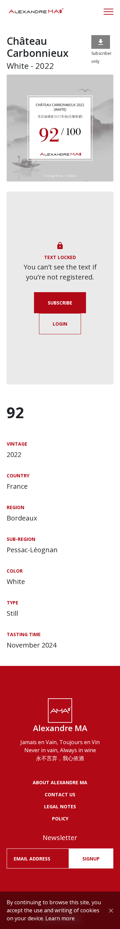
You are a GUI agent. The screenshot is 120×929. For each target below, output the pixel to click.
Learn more (60, 918)
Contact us (60, 794)
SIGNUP (91, 858)
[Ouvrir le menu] (108, 12)
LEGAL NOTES (60, 806)
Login (60, 324)
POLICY (60, 818)
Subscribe (60, 303)
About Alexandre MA (60, 782)
